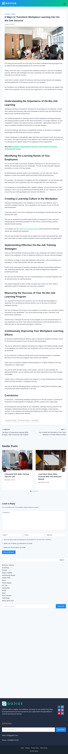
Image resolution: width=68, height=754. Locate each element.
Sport (4, 593)
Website (49, 535)
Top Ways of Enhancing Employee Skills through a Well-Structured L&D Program (15, 432)
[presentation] (17, 460)
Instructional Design (8, 575)
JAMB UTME (6, 578)
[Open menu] (64, 3)
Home (22, 748)
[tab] (30, 491)
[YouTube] (62, 710)
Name (5, 535)
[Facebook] (59, 706)
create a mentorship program (29, 229)
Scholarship (6, 588)
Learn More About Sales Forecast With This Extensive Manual (49, 476)
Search (62, 560)
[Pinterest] (59, 713)
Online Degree (6, 583)
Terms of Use (43, 748)
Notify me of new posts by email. (15, 547)
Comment (6, 512)
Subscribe (61, 606)
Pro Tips (4, 585)
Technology (6, 598)
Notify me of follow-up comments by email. (18, 543)
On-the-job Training (23, 420)
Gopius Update (7, 573)
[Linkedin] (59, 710)
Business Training (10, 14)
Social (4, 590)
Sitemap (27, 748)
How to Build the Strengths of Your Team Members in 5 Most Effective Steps (52, 432)
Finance (4, 570)
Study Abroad (6, 595)
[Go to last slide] (4, 470)
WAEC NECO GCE (8, 600)
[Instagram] (62, 713)
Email (27, 535)
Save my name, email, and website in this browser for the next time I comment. (27, 539)
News (4, 580)
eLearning (5, 567)
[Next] (63, 470)
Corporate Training (10, 420)
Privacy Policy (35, 748)
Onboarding (34, 420)
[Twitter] (62, 706)
